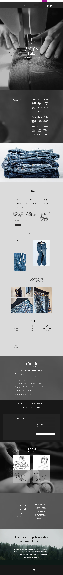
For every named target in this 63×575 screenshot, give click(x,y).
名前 (36, 416)
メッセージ (37, 426)
